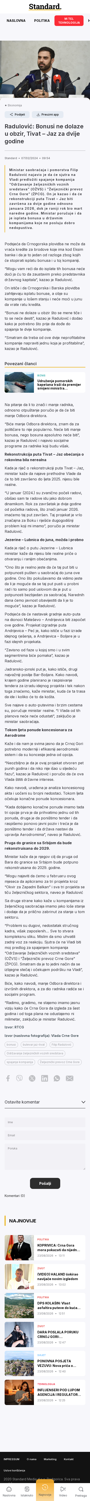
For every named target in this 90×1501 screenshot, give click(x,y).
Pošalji (45, 1183)
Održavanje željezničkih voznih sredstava (35, 1053)
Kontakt (69, 1459)
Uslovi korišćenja (14, 1470)
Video (63, 1495)
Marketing (50, 1459)
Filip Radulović (61, 1044)
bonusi (11, 1044)
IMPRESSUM (11, 1459)
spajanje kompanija (20, 1062)
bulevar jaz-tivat (34, 1044)
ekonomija (15, 105)
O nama (31, 1459)
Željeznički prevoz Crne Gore (60, 1062)
